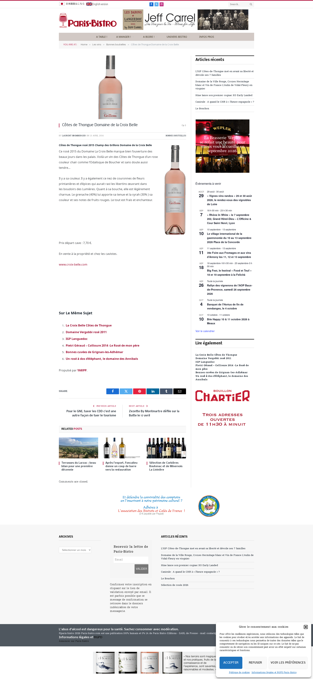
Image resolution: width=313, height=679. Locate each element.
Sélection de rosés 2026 (174, 585)
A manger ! (123, 36)
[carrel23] (185, 30)
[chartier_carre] (222, 442)
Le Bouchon (202, 108)
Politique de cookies (239, 672)
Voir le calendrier (205, 331)
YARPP (82, 370)
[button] (306, 627)
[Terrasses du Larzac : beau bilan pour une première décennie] (78, 448)
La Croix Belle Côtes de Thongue (89, 325)
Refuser (255, 662)
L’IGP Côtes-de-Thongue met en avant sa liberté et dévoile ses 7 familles (203, 548)
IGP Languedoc (76, 339)
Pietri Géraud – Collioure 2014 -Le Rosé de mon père (102, 345)
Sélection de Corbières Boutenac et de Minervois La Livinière (165, 466)
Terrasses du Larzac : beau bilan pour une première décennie (78, 466)
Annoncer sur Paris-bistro (74, 641)
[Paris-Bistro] (88, 20)
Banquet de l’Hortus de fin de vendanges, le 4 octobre (225, 306)
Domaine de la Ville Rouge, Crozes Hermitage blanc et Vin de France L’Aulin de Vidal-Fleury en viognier (223, 85)
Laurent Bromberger (74, 135)
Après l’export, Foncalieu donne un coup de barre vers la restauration (121, 466)
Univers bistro (177, 36)
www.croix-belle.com (73, 264)
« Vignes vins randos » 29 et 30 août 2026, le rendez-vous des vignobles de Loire (229, 200)
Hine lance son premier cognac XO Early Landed (223, 95)
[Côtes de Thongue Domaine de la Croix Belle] (122, 87)
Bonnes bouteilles (176, 135)
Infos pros (206, 36)
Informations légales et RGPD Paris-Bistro (274, 672)
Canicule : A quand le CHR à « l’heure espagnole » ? (224, 102)
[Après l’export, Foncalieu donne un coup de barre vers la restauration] (122, 448)
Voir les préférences (288, 662)
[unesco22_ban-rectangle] (156, 506)
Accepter (231, 662)
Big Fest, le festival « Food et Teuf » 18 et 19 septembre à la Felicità (229, 272)
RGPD (98, 637)
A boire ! (149, 36)
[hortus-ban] (156, 663)
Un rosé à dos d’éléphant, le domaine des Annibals (102, 359)
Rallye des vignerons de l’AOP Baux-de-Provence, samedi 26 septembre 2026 (229, 289)
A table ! (101, 36)
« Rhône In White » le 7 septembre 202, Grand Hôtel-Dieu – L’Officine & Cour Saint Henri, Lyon (229, 219)
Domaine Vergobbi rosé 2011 (86, 332)
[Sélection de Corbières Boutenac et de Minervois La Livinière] (166, 448)
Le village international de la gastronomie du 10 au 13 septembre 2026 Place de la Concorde (229, 238)
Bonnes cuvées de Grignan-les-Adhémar (94, 352)
